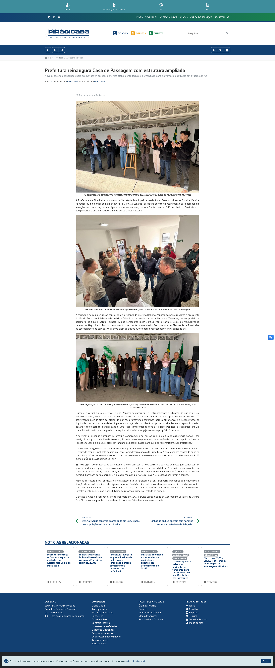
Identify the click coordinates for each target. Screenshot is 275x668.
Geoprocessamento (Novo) (106, 636)
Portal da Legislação (102, 612)
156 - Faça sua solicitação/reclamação (65, 616)
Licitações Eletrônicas (103, 629)
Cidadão (123, 33)
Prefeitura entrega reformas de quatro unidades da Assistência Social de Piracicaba (59, 560)
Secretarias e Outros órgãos (60, 605)
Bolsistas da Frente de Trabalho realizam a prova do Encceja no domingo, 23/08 (90, 558)
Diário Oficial (98, 605)
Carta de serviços (201, 17)
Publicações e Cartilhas (151, 619)
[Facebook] (49, 17)
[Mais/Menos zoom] (220, 50)
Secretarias (222, 17)
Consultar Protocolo (102, 619)
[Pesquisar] (227, 33)
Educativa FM (99, 643)
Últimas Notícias (147, 605)
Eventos (143, 609)
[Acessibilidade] (227, 50)
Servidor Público (197, 619)
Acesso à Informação (173, 17)
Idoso (139, 17)
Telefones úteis (100, 640)
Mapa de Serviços (148, 616)
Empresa (140, 33)
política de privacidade (135, 661)
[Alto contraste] (214, 50)
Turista (158, 33)
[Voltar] (48, 50)
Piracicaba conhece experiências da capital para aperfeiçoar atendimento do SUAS (152, 561)
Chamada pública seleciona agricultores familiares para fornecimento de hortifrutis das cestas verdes (181, 569)
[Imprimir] (55, 50)
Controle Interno (101, 622)
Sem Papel (151, 17)
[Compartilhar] (61, 50)
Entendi (266, 661)
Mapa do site (195, 622)
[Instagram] (54, 17)
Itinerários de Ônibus (150, 612)
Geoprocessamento (102, 633)
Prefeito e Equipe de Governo (60, 609)
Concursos (97, 616)
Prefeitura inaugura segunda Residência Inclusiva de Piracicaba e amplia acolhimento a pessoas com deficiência (121, 563)
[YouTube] (59, 17)
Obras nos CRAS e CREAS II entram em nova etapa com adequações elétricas (216, 562)
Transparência (99, 609)
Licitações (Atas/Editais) (104, 626)
